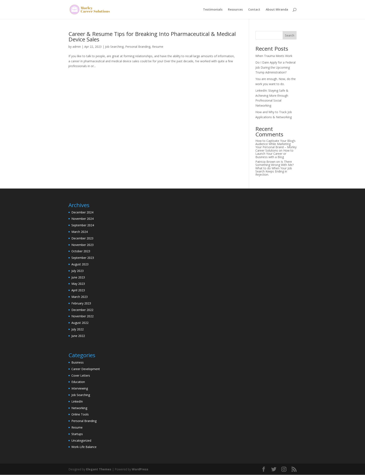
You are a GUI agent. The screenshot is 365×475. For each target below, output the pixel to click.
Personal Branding (137, 47)
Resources (235, 9)
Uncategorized (81, 440)
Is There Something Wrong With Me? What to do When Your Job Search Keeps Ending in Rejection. (274, 168)
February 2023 (81, 303)
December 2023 (82, 238)
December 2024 (82, 212)
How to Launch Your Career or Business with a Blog (274, 153)
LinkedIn (77, 401)
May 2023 (78, 284)
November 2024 (82, 219)
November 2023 (82, 245)
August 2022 (80, 323)
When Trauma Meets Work (273, 56)
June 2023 (78, 277)
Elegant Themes (98, 469)
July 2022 (77, 329)
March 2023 (79, 297)
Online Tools (80, 414)
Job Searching (114, 47)
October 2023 (80, 251)
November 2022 (82, 316)
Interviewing (79, 388)
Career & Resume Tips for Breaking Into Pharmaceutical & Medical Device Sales (152, 36)
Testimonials (212, 9)
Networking (79, 408)
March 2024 (79, 232)
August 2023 (80, 264)
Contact (254, 9)
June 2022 (78, 336)
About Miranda (277, 9)
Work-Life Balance (84, 447)
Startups (77, 434)
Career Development (85, 369)
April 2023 (78, 290)
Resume (157, 47)
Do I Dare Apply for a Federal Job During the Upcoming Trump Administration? (275, 67)
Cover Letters (80, 375)
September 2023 (82, 258)
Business (77, 362)
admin (76, 47)
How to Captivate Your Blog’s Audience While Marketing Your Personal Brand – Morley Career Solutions (276, 145)
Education (78, 382)
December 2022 (82, 310)
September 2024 (82, 225)
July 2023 (77, 271)
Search (289, 35)
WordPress (140, 469)
